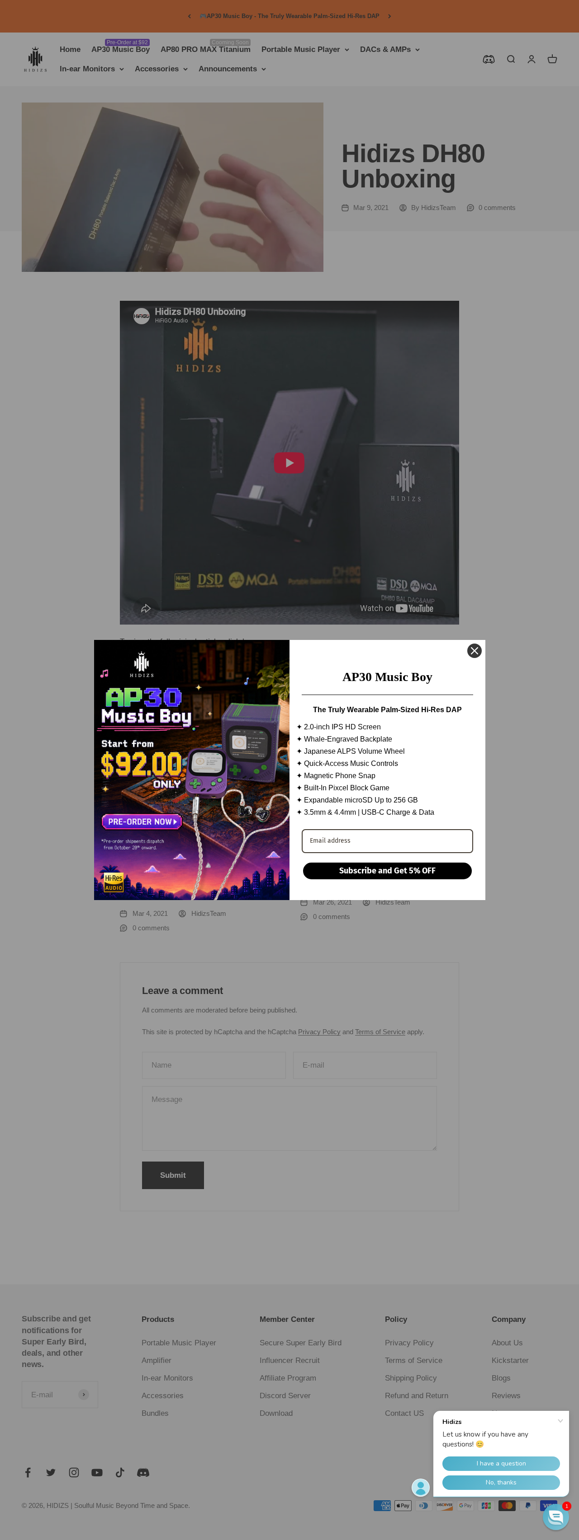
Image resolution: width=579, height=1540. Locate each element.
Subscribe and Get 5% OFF (387, 871)
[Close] (474, 651)
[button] (556, 1517)
